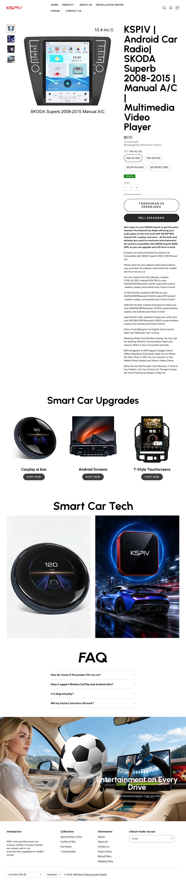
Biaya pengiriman (132, 144)
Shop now (152, 476)
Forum (55, 10)
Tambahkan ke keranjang (151, 205)
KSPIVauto (78, 874)
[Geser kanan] (179, 446)
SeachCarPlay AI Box (71, 836)
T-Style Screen (68, 851)
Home (54, 4)
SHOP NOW (34, 476)
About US (103, 841)
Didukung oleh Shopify (95, 874)
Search (101, 836)
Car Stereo (65, 846)
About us (86, 4)
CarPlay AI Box (68, 841)
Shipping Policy (105, 861)
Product (68, 4)
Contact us (73, 10)
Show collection (137, 809)
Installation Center (109, 4)
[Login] (171, 8)
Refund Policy (104, 856)
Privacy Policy (105, 851)
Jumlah (127, 183)
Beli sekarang (152, 218)
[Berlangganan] (172, 838)
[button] (164, 8)
